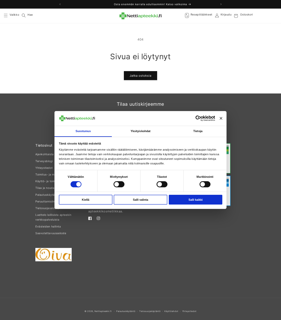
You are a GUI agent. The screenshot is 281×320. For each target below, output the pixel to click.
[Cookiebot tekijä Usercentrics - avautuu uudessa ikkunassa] (198, 118)
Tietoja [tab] (197, 131)
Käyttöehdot (171, 311)
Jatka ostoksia (140, 75)
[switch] (119, 184)
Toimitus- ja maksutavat (51, 174)
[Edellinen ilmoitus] (60, 4)
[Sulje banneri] (221, 118)
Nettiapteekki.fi (103, 311)
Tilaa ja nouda (44, 187)
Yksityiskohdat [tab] (140, 131)
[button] (8, 16)
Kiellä (85, 199)
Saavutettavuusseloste (50, 233)
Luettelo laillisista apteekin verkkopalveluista (53, 217)
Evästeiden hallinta (48, 226)
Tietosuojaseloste (47, 208)
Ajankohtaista (44, 154)
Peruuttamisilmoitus (48, 201)
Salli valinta (140, 199)
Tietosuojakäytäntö (150, 311)
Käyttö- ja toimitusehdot (51, 181)
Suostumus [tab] (83, 131)
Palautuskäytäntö (47, 194)
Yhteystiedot (44, 167)
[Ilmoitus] (221, 4)
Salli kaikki (195, 199)
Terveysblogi (44, 161)
